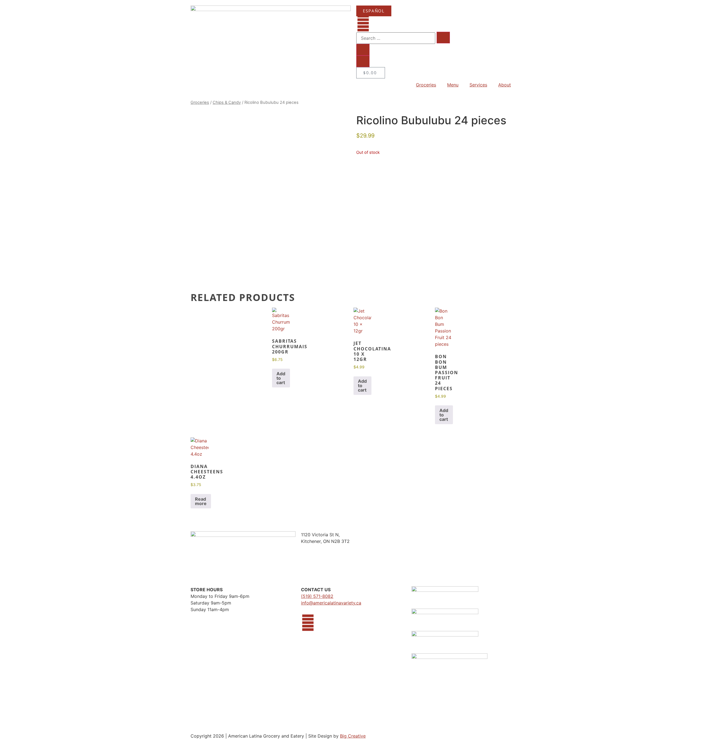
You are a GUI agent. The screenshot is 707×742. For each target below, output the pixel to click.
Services (478, 85)
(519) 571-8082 (317, 596)
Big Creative (353, 736)
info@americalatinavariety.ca (331, 603)
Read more (201, 501)
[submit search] (443, 37)
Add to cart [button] (280, 378)
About (504, 85)
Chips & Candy (227, 102)
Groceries (426, 85)
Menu (452, 85)
